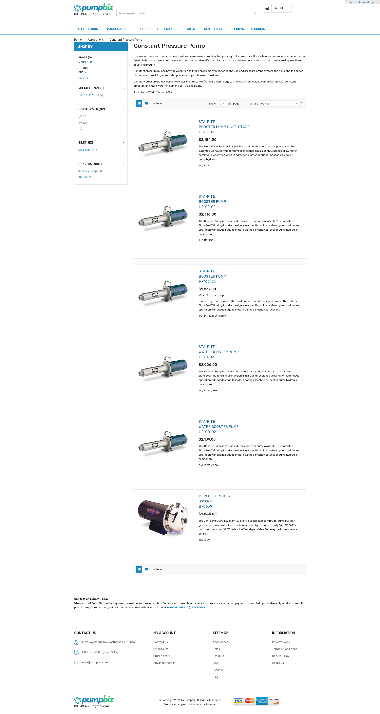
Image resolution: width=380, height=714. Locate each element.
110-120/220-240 (90, 95)
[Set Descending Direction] (302, 104)
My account (160, 649)
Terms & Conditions (284, 649)
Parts (216, 649)
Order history (161, 655)
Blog (215, 677)
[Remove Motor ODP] (85, 72)
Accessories (220, 642)
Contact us (160, 642)
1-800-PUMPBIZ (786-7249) (186, 607)
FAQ (215, 662)
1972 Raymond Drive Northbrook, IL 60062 (109, 642)
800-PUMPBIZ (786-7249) (92, 14)
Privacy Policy (281, 642)
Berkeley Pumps (90, 171)
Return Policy (280, 655)
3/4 (82, 122)
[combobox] (188, 13)
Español (218, 670)
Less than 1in (88, 149)
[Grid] (146, 103)
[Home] (93, 7)
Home (78, 39)
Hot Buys (218, 655)
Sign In (374, 2)
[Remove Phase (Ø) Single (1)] (91, 61)
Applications (96, 39)
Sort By (253, 103)
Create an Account (357, 2)
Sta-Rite (85, 177)
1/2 (82, 116)
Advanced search (164, 662)
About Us (278, 662)
